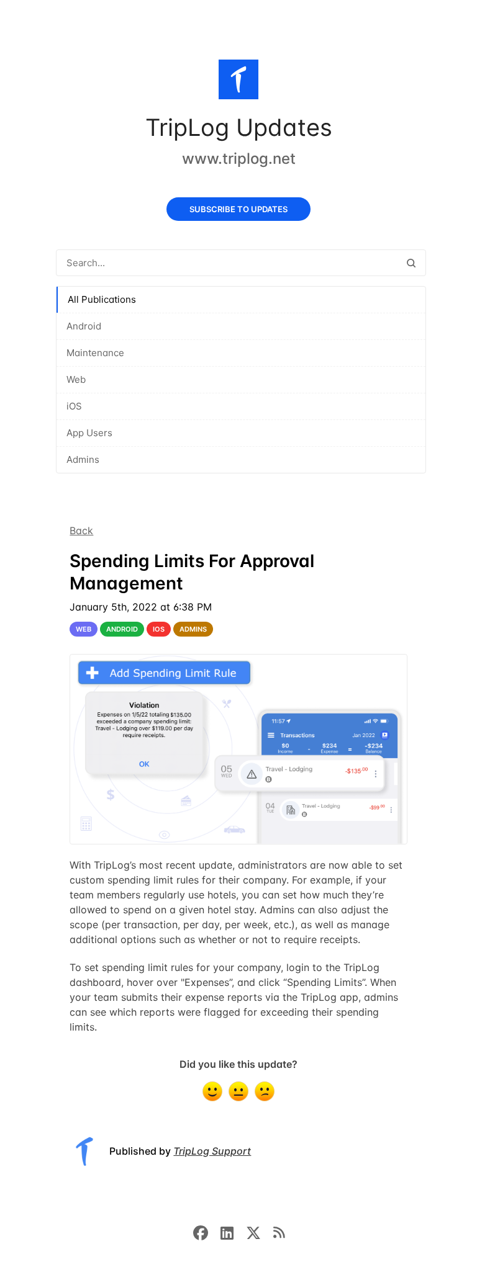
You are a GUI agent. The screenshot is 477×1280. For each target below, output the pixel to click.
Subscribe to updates (238, 209)
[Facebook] (206, 1231)
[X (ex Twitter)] (259, 1231)
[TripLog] (238, 82)
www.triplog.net (239, 159)
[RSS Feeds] (278, 1231)
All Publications (102, 299)
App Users (89, 433)
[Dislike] (265, 1091)
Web (76, 379)
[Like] (212, 1091)
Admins (82, 459)
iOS (74, 406)
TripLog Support (212, 1151)
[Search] (411, 262)
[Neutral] (238, 1091)
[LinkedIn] (233, 1231)
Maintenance (95, 353)
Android (83, 326)
